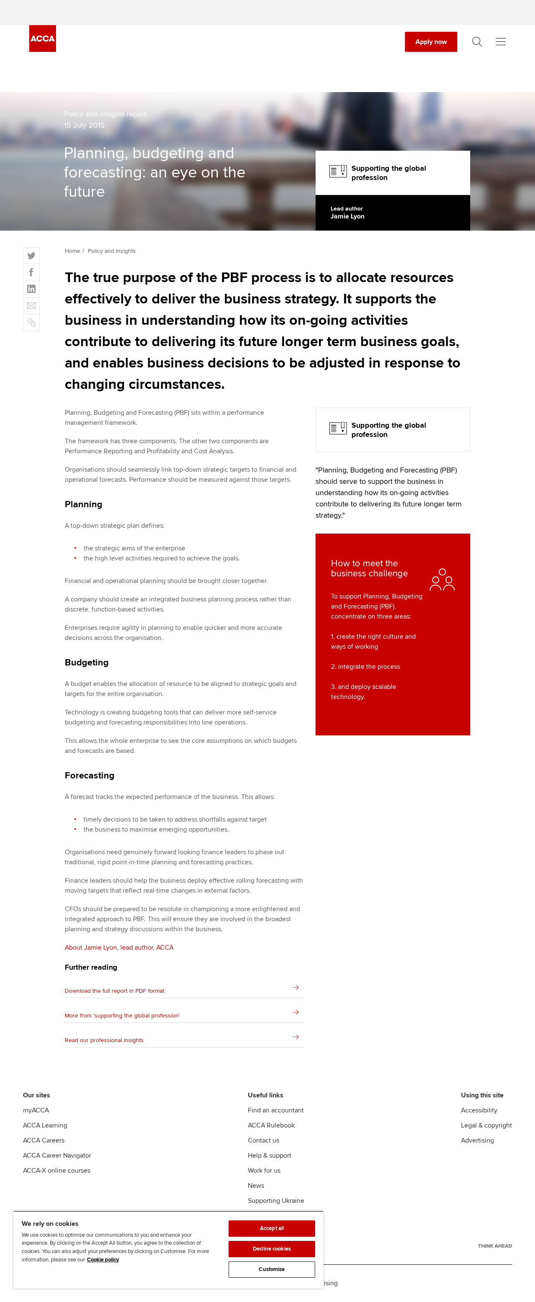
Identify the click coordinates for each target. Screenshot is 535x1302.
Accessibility (479, 1110)
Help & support (269, 1155)
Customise (272, 1269)
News (256, 1185)
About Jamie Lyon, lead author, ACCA (119, 947)
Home (72, 250)
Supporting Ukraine (276, 1201)
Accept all (272, 1228)
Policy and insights (112, 250)
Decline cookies (272, 1249)
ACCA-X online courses (56, 1170)
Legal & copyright (486, 1125)
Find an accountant (276, 1110)
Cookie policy (103, 1259)
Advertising (477, 1140)
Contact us (263, 1140)
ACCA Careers (43, 1140)
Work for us (264, 1170)
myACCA (36, 1110)
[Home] (42, 50)
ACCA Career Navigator (57, 1155)
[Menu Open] (501, 42)
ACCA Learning (45, 1125)
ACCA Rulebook (271, 1125)
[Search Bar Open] (477, 42)
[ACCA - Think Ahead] (495, 1246)
